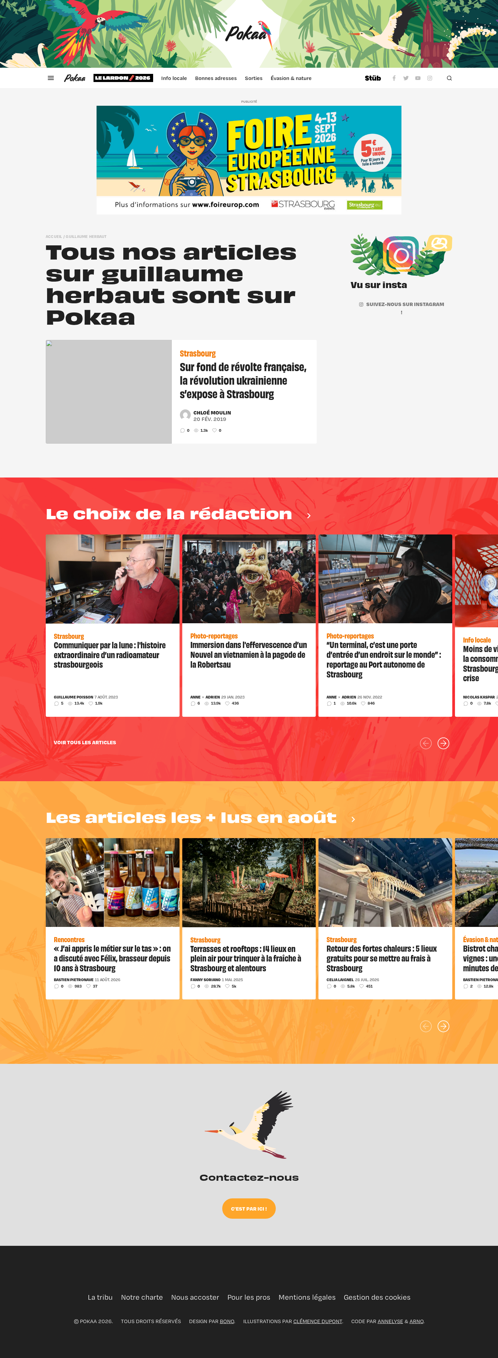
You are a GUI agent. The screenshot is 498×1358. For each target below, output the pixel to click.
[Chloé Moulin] (185, 414)
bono (227, 1321)
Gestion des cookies (377, 1297)
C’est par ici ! (249, 1208)
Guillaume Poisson (73, 697)
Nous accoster (195, 1297)
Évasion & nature (291, 78)
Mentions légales (307, 1297)
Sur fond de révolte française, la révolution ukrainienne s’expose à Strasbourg (243, 379)
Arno (416, 1321)
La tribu (100, 1297)
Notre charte (142, 1297)
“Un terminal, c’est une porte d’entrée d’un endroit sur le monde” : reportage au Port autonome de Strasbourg (384, 659)
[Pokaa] (249, 34)
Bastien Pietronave (74, 980)
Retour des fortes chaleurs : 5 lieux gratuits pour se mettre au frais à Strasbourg (382, 958)
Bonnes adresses (216, 78)
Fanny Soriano (205, 980)
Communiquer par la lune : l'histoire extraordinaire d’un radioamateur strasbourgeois (110, 654)
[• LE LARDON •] (123, 78)
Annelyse (390, 1321)
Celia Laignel (340, 980)
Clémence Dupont (317, 1321)
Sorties (254, 78)
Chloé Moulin (212, 412)
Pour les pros (248, 1297)
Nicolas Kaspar (479, 697)
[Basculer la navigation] (51, 78)
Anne (195, 697)
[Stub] (373, 78)
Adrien (213, 697)
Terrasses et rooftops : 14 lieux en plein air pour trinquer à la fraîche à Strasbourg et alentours (245, 958)
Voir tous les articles (85, 742)
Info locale (174, 78)
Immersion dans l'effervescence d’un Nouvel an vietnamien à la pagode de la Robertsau (248, 654)
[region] (225, 78)
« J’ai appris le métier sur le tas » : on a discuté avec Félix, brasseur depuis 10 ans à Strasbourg (112, 958)
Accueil (54, 236)
